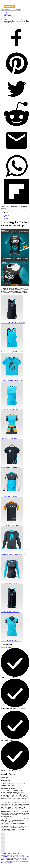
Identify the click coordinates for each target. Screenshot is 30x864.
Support (6, 14)
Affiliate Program (19, 856)
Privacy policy (8, 862)
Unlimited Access (9, 6)
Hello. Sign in (7, 15)
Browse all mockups (9, 5)
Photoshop (13, 21)
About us (11, 856)
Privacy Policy (22, 855)
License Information (11, 855)
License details (10, 785)
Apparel (6, 217)
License (6, 12)
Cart (5, 17)
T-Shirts (6, 218)
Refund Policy (4, 856)
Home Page (7, 215)
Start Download (9, 23)
